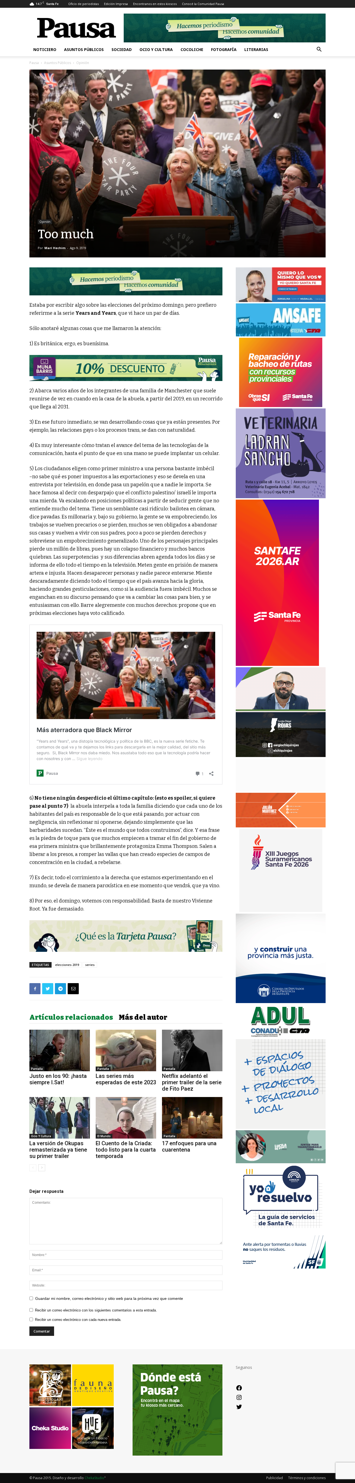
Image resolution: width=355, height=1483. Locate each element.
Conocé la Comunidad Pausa (203, 4)
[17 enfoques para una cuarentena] (192, 1118)
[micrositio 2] (125, 281)
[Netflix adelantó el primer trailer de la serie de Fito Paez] (192, 1050)
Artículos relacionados (71, 1017)
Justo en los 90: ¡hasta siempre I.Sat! (58, 1079)
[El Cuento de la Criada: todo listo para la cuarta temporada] (126, 1118)
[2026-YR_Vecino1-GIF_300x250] (280, 1232)
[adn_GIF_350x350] (281, 1127)
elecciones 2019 (67, 965)
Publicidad (274, 1478)
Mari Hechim (54, 248)
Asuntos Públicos (84, 49)
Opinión (44, 222)
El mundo (104, 1136)
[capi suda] (277, 664)
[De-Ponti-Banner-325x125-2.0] (281, 1161)
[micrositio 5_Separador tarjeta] (125, 936)
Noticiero (44, 49)
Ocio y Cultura (156, 49)
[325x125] (281, 300)
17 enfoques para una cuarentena (189, 1146)
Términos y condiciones (307, 1478)
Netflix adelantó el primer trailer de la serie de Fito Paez (192, 1082)
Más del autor (143, 1017)
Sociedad (121, 49)
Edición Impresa (116, 4)
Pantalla (37, 1069)
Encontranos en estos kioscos (155, 4)
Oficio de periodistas (83, 4)
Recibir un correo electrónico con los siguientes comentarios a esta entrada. (96, 1310)
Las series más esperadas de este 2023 (126, 1079)
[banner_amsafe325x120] (281, 334)
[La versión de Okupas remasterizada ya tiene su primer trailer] (59, 1118)
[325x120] (281, 1267)
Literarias (256, 49)
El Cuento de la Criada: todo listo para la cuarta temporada (126, 1149)
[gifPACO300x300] (280, 910)
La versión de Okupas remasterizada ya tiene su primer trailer (58, 1149)
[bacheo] (280, 405)
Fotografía (224, 49)
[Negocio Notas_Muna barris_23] (125, 368)
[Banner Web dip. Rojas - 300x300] (281, 755)
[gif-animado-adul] (281, 1036)
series (90, 965)
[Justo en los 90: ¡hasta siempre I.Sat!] (59, 1050)
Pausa (34, 62)
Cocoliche (192, 49)
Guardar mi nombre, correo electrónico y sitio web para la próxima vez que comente (109, 1298)
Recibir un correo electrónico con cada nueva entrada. (78, 1320)
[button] (319, 50)
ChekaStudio (94, 1478)
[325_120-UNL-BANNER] (281, 789)
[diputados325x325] (281, 1001)
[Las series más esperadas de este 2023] (126, 1050)
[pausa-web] (281, 826)
